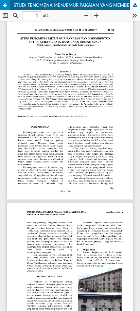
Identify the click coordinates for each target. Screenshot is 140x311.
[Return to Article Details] (5, 5)
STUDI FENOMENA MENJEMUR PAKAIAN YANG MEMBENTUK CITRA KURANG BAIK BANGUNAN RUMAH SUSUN (77, 5)
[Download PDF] (135, 5)
